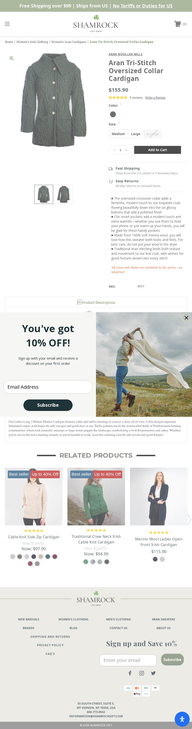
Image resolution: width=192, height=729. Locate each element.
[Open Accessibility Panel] (182, 719)
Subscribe (48, 405)
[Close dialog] (186, 318)
